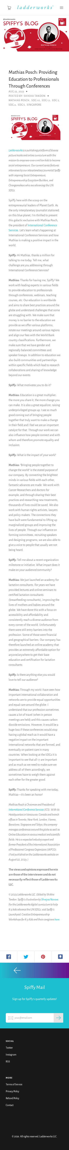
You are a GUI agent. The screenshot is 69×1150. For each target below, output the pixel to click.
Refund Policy (12, 1098)
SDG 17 (46, 100)
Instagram (11, 1054)
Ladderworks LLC (48, 1136)
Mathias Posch (19, 100)
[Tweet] (25, 957)
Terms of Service (14, 1084)
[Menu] (61, 7)
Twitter (9, 1047)
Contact (9, 1105)
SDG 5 (21, 105)
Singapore (34, 105)
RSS (8, 1061)
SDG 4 (12, 105)
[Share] (8, 957)
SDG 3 (55, 100)
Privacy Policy (12, 1091)
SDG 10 (35, 100)
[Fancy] (60, 957)
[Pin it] (43, 957)
